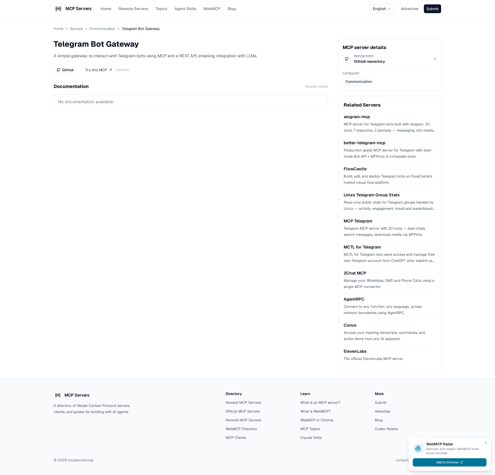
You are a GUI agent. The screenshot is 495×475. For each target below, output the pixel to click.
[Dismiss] (486, 443)
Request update (316, 86)
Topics (161, 8)
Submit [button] (432, 8)
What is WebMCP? (315, 411)
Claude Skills (311, 437)
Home (106, 8)
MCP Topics (310, 428)
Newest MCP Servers (243, 402)
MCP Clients (236, 437)
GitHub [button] (68, 70)
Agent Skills (185, 8)
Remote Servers (133, 8)
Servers (76, 28)
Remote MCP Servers (243, 420)
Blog (232, 8)
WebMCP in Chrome (316, 420)
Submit (380, 402)
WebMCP (211, 8)
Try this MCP (96, 70)
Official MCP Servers (243, 411)
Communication (102, 28)
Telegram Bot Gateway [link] (141, 28)
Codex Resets (386, 428)
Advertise (409, 8)
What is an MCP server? (320, 402)
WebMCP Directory (241, 428)
